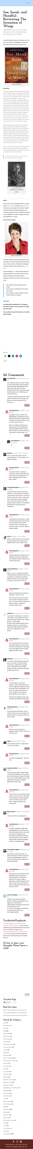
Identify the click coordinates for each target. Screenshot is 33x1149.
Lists (4, 1069)
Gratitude (5, 1063)
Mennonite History (8, 1079)
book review (23, 29)
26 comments (18, 34)
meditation (6, 1074)
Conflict (13, 32)
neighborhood (6, 1085)
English (8, 1002)
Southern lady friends (8, 1120)
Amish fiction (6, 1025)
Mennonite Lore (7, 1082)
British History (6, 1036)
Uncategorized (10, 34)
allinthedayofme (12, 707)
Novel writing (6, 1093)
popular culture (7, 1101)
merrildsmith (11, 378)
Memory (5, 1077)
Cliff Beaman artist (8, 1044)
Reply (27, 405)
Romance (5, 1117)
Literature (24, 32)
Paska (4, 1098)
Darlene (9, 453)
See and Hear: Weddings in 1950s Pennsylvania (15, 1012)
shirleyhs (10, 659)
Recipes (5, 1112)
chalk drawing (6, 1039)
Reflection (5, 1115)
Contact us (9, 1146)
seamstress (26, 206)
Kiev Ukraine (6, 1066)
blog (4, 1031)
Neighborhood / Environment (10, 1087)
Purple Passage (7, 1104)
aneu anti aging (12, 895)
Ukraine (5, 1131)
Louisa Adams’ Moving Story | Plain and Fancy (16, 931)
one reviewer (18, 115)
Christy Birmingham (13, 849)
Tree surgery (6, 1128)
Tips (4, 1123)
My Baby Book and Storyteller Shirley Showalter (15, 1015)
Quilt (4, 34)
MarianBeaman (8, 29)
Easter (5, 1052)
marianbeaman (14, 410)
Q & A (14, 271)
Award (4, 1028)
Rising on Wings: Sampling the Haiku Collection (15, 1010)
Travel (4, 1125)
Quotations (6, 1109)
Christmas (5, 1041)
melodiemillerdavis (13, 487)
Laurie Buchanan (12, 569)
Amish (4, 1022)
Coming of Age (7, 32)
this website (11, 206)
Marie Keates (11, 811)
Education (18, 32)
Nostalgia (5, 1090)
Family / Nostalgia (7, 1058)
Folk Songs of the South (9, 1060)
